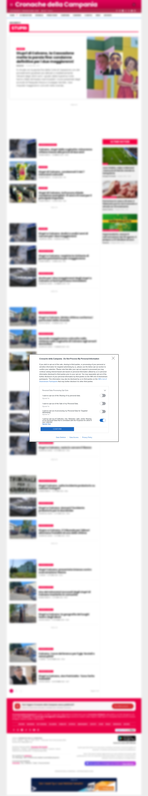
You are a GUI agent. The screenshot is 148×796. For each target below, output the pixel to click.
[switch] (103, 395)
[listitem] (74, 390)
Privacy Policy (87, 437)
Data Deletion (61, 437)
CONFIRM (57, 429)
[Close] (114, 359)
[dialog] (74, 398)
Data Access (74, 437)
